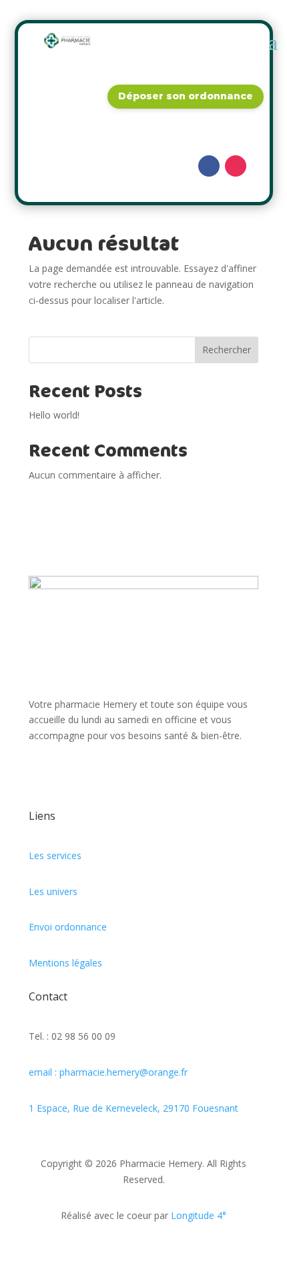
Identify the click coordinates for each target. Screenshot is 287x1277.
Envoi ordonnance (68, 926)
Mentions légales (65, 962)
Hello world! (54, 415)
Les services (55, 855)
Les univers (53, 891)
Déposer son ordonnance (185, 96)
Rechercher (226, 349)
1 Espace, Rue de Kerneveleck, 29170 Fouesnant (133, 1108)
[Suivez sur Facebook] (209, 166)
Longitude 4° (198, 1215)
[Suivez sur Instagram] (235, 166)
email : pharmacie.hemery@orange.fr (108, 1072)
